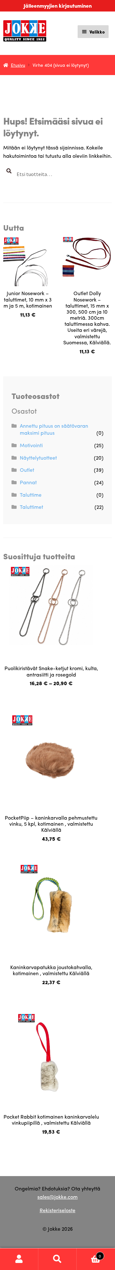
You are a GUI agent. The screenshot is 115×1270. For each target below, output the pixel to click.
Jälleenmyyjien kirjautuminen (58, 5)
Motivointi (31, 445)
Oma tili (19, 1259)
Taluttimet (31, 506)
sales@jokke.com (57, 1196)
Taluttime (31, 494)
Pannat (28, 482)
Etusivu (18, 65)
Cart (89, 1254)
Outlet (27, 469)
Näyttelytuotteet (38, 457)
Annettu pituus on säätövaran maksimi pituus (54, 429)
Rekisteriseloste (57, 1210)
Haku (57, 1259)
